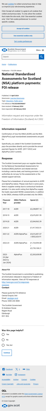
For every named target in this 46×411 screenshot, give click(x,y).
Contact (24, 379)
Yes (7, 334)
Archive (15, 379)
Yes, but (9, 345)
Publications (12, 64)
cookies (11, 4)
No (7, 340)
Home (4, 64)
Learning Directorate (17, 98)
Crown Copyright (8, 384)
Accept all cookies (23, 28)
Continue (7, 353)
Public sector (18, 101)
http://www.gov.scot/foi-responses (15, 282)
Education (9, 101)
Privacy (35, 384)
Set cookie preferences (23, 41)
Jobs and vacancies (23, 384)
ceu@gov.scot (12, 298)
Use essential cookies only (23, 36)
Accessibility (6, 379)
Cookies (33, 379)
